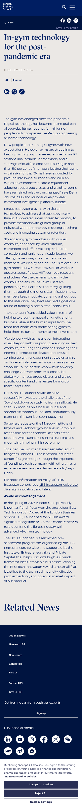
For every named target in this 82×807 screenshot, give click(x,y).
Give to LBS (15, 692)
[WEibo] (20, 751)
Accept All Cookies (41, 784)
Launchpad (33, 517)
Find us (13, 672)
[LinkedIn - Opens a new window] (7, 91)
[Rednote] (8, 751)
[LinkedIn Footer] (8, 739)
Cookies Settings (41, 802)
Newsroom (15, 655)
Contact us (15, 664)
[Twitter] (56, 739)
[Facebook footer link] (44, 739)
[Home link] (8, 8)
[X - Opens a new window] (75, 20)
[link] (41, 713)
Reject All (41, 793)
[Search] (64, 7)
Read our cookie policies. (21, 776)
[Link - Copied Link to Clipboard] (22, 91)
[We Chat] (68, 739)
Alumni (17, 80)
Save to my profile (67, 28)
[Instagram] (32, 739)
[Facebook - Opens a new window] (62, 20)
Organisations (17, 636)
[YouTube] (20, 739)
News (11, 23)
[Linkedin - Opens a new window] (69, 20)
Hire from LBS (17, 644)
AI (6, 80)
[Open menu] (72, 7)
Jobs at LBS (16, 683)
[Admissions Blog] (32, 751)
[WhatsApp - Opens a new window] (14, 91)
